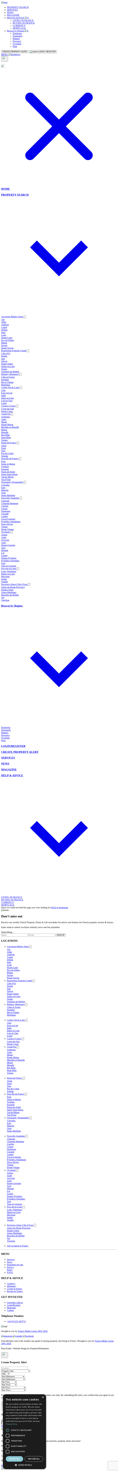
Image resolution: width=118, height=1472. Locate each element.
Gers (3, 548)
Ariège (4, 535)
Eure (3, 487)
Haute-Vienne (7, 529)
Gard (3, 542)
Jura (3, 358)
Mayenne (5, 576)
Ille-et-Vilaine (7, 382)
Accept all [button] (14, 1459)
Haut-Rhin (6, 437)
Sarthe (4, 579)
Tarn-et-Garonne (8, 566)
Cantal (4, 327)
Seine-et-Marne (8, 464)
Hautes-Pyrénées (8, 558)
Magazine (11, 1308)
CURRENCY (19, 25)
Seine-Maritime (8, 495)
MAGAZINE (13, 15)
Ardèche (5, 324)
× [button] (43, 1397)
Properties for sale (15, 1264)
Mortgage (11, 1286)
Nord (3, 448)
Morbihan (5, 385)
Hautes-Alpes (7, 590)
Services (11, 1259)
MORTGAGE (19, 28)
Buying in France (15, 1291)
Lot (2, 553)
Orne (3, 493)
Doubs (4, 356)
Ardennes (5, 417)
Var (2, 597)
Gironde (5, 514)
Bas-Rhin (5, 435)
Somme (4, 456)
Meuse (4, 430)
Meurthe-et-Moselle (10, 427)
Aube (3, 419)
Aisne (3, 445)
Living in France (14, 1289)
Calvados (5, 485)
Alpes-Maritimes (8, 592)
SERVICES (12, 10)
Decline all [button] (34, 1459)
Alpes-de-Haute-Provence (13, 587)
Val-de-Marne (7, 477)
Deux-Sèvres (7, 524)
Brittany (16, 38)
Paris (15, 46)
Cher (3, 390)
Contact (10, 1310)
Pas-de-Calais (7, 453)
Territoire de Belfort (10, 371)
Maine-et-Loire (8, 574)
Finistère (5, 379)
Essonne (5, 469)
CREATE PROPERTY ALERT (14, 52)
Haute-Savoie (7, 348)
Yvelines (5, 466)
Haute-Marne (7, 424)
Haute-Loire (6, 337)
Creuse (4, 508)
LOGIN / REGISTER (47, 52)
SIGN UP (60, 935)
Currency (11, 1283)
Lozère (4, 555)
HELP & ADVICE (16, 18)
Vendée (4, 582)
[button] (24, 1465)
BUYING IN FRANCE (24, 23)
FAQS (10, 1272)
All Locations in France (17, 1246)
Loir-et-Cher (7, 400)
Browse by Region (16, 31)
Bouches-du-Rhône (10, 595)
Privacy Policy (10, 1268)
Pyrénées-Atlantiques (10, 521)
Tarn (3, 563)
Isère (3, 332)
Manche (4, 490)
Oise (3, 451)
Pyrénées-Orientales (10, 561)
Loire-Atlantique (8, 571)
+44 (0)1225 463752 (16, 1321)
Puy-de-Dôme (7, 340)
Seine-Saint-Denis (9, 474)
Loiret (4, 403)
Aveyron (5, 540)
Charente (5, 501)
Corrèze (4, 506)
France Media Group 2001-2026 (32, 1331)
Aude (3, 537)
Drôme (4, 330)
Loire (3, 335)
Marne (4, 422)
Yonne (4, 369)
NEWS (10, 12)
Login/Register (13, 1305)
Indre (3, 395)
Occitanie (17, 44)
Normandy (17, 36)
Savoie (4, 345)
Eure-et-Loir (6, 393)
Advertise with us (15, 1302)
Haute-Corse (7, 411)
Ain (3, 319)
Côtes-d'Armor (8, 377)
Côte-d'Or (5, 353)
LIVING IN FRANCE (23, 20)
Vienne (4, 527)
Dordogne (17, 33)
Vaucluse (5, 600)
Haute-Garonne (8, 545)
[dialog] (24, 1431)
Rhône (4, 343)
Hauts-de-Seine (8, 472)
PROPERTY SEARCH (18, 7)
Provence (17, 41)
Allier (3, 322)
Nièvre (4, 361)
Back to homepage (59, 907)
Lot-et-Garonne (8, 519)
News (9, 1262)
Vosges (4, 440)
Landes (4, 516)
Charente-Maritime (9, 503)
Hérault (4, 550)
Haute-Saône (7, 364)
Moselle (4, 432)
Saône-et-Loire (8, 366)
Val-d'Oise (6, 479)
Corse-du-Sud (7, 409)
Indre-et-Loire (7, 398)
